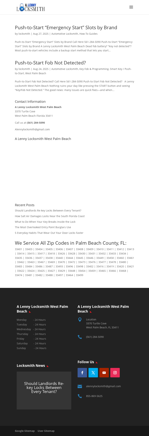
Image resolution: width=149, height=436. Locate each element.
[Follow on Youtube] (104, 372)
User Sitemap (46, 431)
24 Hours (40, 348)
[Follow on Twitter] (93, 372)
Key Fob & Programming (94, 69)
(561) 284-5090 (95, 337)
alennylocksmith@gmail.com (103, 386)
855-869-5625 (94, 396)
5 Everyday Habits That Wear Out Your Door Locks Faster (49, 233)
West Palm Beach (35, 73)
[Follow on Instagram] (115, 372)
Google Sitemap (26, 431)
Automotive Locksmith (64, 33)
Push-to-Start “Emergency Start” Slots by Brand (66, 27)
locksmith (24, 33)
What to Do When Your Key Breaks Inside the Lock (45, 221)
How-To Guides (88, 33)
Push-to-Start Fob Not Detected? (50, 62)
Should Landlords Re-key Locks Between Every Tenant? (48, 210)
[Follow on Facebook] (82, 372)
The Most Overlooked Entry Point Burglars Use (43, 227)
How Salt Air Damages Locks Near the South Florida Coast (50, 216)
